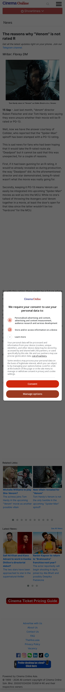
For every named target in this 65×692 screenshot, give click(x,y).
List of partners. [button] (39, 356)
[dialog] (32, 346)
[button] (33, 337)
